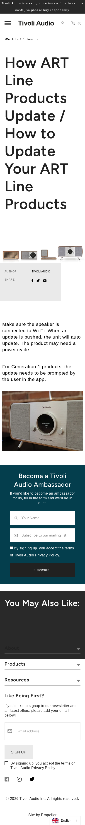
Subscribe (42, 570)
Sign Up (19, 752)
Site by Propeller (42, 815)
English (66, 820)
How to (31, 39)
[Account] (62, 23)
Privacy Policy (43, 768)
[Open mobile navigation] (8, 23)
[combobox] (64, 820)
